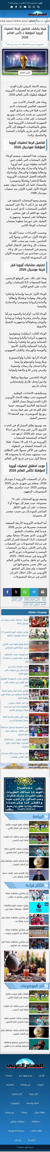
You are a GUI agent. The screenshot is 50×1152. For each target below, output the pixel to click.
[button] (3, 795)
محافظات (35, 1121)
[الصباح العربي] (37, 14)
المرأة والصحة (33, 1103)
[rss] (38, 7)
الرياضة (32, 20)
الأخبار (41, 1076)
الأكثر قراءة (35, 885)
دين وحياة (9, 1112)
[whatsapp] (25, 592)
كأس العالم (17, 600)
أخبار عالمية (17, 1094)
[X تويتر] (20, 7)
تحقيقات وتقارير (17, 1121)
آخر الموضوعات (32, 985)
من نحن (18, 1140)
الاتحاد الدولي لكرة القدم (35, 604)
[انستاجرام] (29, 7)
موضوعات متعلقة (37, 612)
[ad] (25, 811)
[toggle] (4, 14)
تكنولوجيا (15, 1103)
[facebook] (7, 592)
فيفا (44, 600)
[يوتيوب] (25, 7)
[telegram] (33, 592)
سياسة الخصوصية (16, 1131)
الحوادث (40, 1085)
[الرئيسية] (11, 7)
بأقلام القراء (36, 1131)
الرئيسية (41, 20)
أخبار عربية (33, 1094)
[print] (42, 592)
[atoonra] (25, 766)
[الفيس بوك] (16, 7)
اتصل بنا (31, 1140)
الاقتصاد (9, 1085)
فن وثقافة (25, 1085)
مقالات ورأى (39, 1112)
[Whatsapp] (34, 7)
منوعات (24, 1112)
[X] (16, 592)
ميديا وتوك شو (25, 1076)
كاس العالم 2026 (32, 600)
